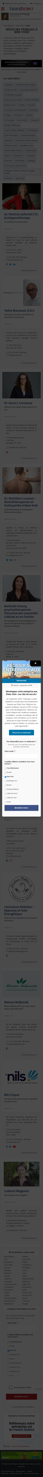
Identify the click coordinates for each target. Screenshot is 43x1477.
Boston (9, 785)
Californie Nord (12, 793)
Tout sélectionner (13, 768)
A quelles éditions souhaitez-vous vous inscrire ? (20, 762)
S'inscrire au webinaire (21, 733)
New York (10, 776)
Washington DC (12, 781)
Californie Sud (11, 798)
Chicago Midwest (13, 789)
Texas (9, 802)
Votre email (10, 751)
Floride (9, 772)
